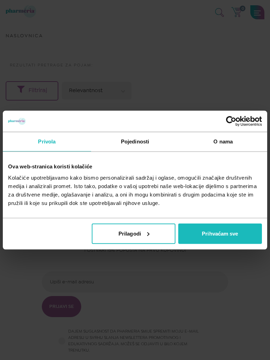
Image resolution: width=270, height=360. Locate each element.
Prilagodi (129, 233)
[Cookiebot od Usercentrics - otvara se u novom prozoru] (231, 121)
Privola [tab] (47, 141)
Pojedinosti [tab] (135, 141)
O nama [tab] (223, 141)
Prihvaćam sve (220, 233)
